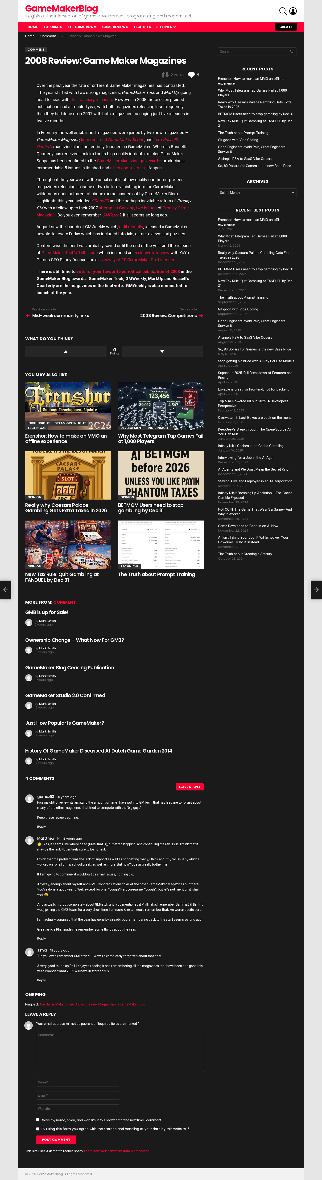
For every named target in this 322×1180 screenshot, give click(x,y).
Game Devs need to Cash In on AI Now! (248, 526)
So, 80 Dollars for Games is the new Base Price (254, 166)
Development (131, 428)
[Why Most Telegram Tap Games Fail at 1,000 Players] (161, 406)
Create (286, 26)
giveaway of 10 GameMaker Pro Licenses (136, 259)
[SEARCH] (283, 11)
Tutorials (52, 26)
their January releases (91, 99)
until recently (131, 226)
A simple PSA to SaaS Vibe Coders (245, 159)
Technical (37, 428)
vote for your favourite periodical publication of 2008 (128, 271)
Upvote (66, 351)
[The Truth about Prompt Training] (161, 545)
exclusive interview (151, 252)
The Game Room (82, 26)
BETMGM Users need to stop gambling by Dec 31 (151, 508)
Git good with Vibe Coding (238, 140)
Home (33, 26)
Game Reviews (115, 26)
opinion (34, 497)
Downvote (162, 351)
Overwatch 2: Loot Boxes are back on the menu (255, 417)
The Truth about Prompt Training (156, 574)
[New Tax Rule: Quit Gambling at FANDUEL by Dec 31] (68, 545)
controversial (133, 167)
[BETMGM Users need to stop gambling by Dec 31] (161, 475)
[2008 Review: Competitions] (316, 590)
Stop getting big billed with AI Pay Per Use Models (256, 361)
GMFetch (110, 214)
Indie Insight (39, 423)
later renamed (112, 139)
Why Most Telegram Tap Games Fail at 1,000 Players (160, 438)
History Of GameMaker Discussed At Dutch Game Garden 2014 (98, 750)
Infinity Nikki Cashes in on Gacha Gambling (251, 446)
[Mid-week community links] (5, 590)
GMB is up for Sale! (46, 612)
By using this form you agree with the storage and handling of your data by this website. (115, 1129)
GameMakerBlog (61, 8)
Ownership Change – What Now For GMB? (74, 640)
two (139, 207)
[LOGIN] (293, 11)
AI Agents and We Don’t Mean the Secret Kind (253, 469)
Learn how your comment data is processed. (117, 1151)
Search (292, 52)
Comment (64, 602)
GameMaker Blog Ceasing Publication (69, 667)
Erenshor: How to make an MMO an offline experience (66, 438)
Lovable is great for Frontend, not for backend (253, 389)
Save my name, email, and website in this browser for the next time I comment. (102, 1120)
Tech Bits (142, 26)
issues (150, 207)
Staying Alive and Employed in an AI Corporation (255, 481)
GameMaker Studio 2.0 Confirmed (65, 695)
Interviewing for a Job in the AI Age (245, 458)
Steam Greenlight (70, 423)
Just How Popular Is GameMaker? (64, 723)
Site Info (164, 26)
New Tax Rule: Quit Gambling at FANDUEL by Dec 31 (62, 577)
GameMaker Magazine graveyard (127, 160)
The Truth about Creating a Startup (245, 554)
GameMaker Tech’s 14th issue (69, 252)
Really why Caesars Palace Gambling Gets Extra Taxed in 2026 (66, 508)
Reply (41, 826)
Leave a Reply (189, 787)
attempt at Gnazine (116, 207)
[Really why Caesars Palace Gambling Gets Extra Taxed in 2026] (68, 475)
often (115, 167)
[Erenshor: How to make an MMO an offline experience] (68, 406)
